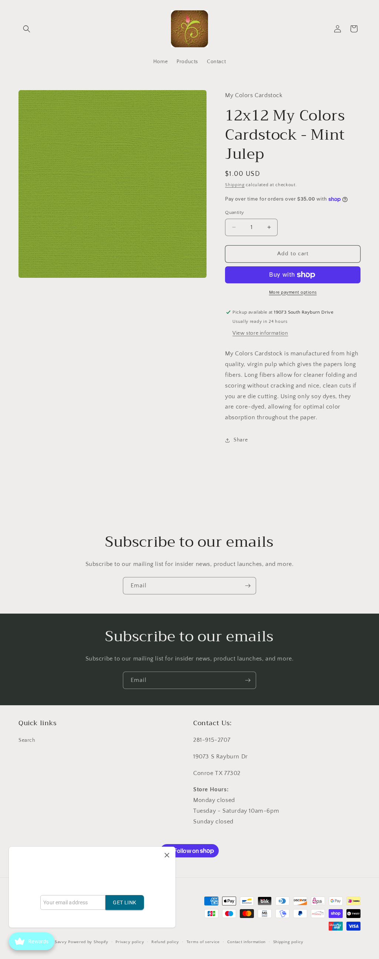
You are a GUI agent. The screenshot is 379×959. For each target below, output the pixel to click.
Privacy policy (129, 942)
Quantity (234, 212)
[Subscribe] (247, 585)
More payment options (293, 292)
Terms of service (203, 942)
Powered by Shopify (88, 942)
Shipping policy (288, 942)
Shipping (235, 184)
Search (27, 740)
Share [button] (241, 440)
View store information (260, 333)
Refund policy (165, 942)
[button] (27, 29)
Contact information (246, 942)
